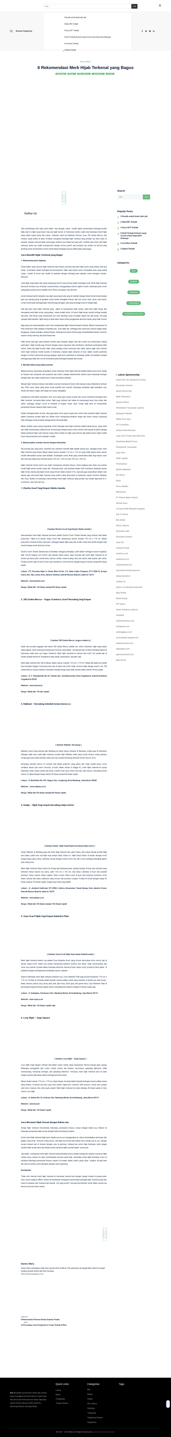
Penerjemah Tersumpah (126, 447)
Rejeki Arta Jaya (123, 419)
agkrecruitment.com (125, 654)
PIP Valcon (120, 604)
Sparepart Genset (124, 413)
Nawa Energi (121, 598)
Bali (88, 1389)
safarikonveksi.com (124, 643)
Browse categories (24, 31)
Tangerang (133, 303)
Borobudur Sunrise (124, 385)
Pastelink (120, 615)
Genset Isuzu (121, 503)
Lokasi (110, 74)
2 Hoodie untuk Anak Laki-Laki (75, 17)
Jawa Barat (98, 74)
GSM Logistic (122, 458)
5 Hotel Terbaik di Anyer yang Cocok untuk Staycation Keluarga (87, 37)
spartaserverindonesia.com (128, 570)
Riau (134, 271)
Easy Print (120, 452)
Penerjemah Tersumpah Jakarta (130, 408)
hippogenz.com (123, 649)
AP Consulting (122, 424)
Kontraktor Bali (122, 531)
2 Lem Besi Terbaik (71, 43)
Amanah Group (122, 548)
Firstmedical (121, 464)
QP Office (120, 475)
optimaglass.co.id (124, 632)
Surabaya (133, 292)
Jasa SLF (120, 542)
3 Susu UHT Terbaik (71, 30)
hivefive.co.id (122, 553)
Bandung (61, 74)
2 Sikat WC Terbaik (71, 24)
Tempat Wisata (62, 1403)
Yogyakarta (91, 1422)
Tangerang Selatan (133, 314)
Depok (90, 1399)
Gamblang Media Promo (126, 441)
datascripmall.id (123, 576)
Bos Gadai (120, 520)
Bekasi (90, 1394)
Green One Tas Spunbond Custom (131, 380)
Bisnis (72, 74)
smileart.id (120, 581)
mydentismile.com (124, 564)
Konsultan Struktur (124, 536)
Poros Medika (122, 486)
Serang (133, 281)
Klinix (118, 480)
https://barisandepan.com (32, 1274)
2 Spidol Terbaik (70, 50)
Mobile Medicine (123, 469)
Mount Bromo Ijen (124, 391)
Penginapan (60, 1399)
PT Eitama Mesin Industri (127, 497)
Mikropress (121, 492)
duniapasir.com (122, 626)
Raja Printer (121, 593)
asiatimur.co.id (122, 559)
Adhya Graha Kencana (125, 430)
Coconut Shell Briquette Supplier (130, 508)
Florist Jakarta (122, 525)
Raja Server (121, 660)
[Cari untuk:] (86, 6)
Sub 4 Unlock (122, 514)
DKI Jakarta (84, 74)
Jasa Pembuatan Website (104, 1432)
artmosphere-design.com (127, 637)
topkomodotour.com (125, 621)
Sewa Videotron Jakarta (126, 609)
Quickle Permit (122, 402)
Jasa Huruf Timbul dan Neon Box (130, 436)
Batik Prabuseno (123, 396)
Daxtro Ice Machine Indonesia (129, 587)
